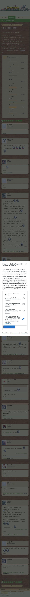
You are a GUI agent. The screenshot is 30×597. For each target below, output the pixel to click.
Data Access (15, 333)
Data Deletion (5, 333)
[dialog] (15, 298)
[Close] (26, 264)
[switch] (23, 298)
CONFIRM (9, 326)
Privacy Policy (24, 333)
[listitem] (15, 294)
